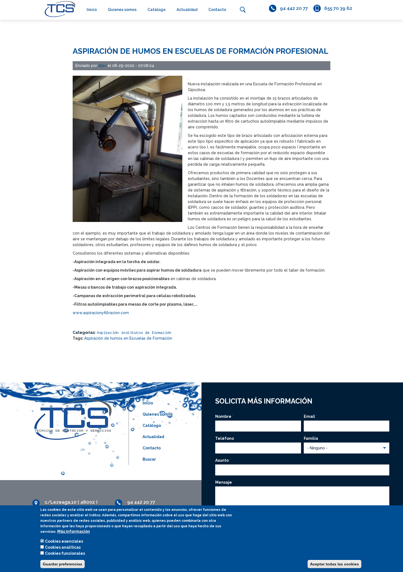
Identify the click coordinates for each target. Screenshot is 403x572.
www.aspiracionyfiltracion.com (101, 313)
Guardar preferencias (62, 564)
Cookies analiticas (63, 547)
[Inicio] (58, 9)
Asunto (223, 460)
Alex (102, 65)
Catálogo (156, 9)
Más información (73, 531)
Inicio (92, 9)
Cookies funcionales (65, 553)
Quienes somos (122, 9)
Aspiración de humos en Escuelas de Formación (128, 338)
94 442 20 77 (294, 8)
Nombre (224, 416)
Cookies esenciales (64, 541)
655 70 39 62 (338, 8)
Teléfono (224, 438)
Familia (311, 438)
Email (310, 416)
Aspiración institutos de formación (134, 333)
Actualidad (187, 9)
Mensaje (224, 482)
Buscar (242, 9)
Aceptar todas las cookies (334, 564)
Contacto (217, 9)
